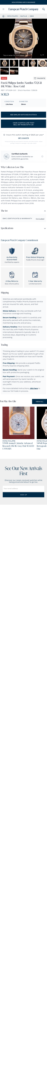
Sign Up (23, 495)
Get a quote (23, 138)
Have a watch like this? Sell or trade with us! (23, 123)
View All (39, 401)
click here (34, 388)
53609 (32, 16)
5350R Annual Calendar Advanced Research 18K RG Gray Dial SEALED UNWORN (18, 446)
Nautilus (23, 16)
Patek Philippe (12, 16)
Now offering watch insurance (23, 2)
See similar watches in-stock (23, 114)
